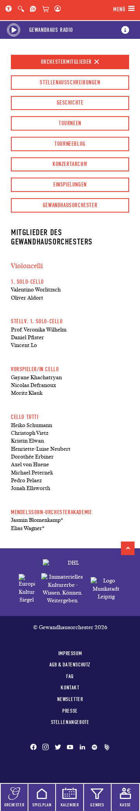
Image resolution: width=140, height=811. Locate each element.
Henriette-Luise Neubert (40, 449)
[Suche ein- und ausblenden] (21, 9)
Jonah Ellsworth (30, 488)
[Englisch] (33, 9)
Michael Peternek (32, 472)
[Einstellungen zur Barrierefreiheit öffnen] (10, 9)
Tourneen (70, 123)
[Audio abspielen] (13, 30)
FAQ (70, 676)
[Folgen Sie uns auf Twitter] (58, 748)
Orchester (14, 805)
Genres (97, 805)
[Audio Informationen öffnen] (125, 30)
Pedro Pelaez (26, 480)
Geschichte (70, 102)
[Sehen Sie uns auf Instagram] (45, 748)
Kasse (125, 805)
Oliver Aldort (27, 298)
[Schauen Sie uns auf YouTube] (70, 748)
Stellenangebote (70, 722)
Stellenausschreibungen (70, 82)
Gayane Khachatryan (36, 377)
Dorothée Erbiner (32, 456)
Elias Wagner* (27, 528)
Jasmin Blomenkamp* (37, 520)
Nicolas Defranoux (33, 385)
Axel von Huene (30, 464)
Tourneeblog (70, 143)
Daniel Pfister (27, 337)
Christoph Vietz (29, 433)
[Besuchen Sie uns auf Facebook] (35, 748)
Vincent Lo (24, 345)
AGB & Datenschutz (70, 664)
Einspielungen (70, 184)
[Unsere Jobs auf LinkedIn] (82, 748)
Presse (70, 711)
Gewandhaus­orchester (70, 205)
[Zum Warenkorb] (45, 9)
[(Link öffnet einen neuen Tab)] (27, 589)
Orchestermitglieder (67, 61)
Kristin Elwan (27, 441)
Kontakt (70, 687)
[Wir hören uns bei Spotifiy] (94, 748)
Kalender (70, 805)
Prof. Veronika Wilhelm (38, 329)
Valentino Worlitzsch (36, 289)
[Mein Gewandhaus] (56, 9)
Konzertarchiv (70, 163)
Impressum (70, 653)
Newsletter (70, 699)
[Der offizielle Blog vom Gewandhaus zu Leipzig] (105, 748)
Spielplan (41, 805)
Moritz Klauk (26, 393)
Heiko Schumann (31, 425)
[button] (128, 548)
